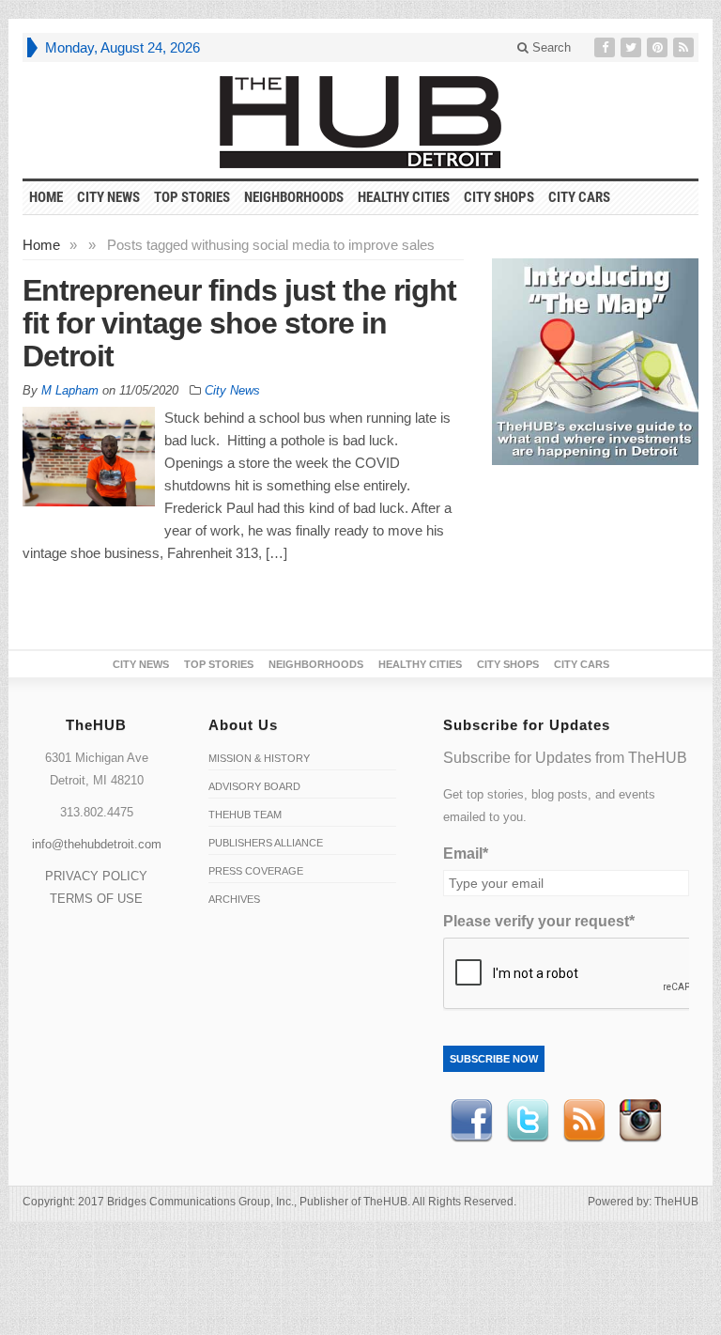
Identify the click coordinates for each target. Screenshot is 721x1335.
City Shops (499, 197)
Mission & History (259, 758)
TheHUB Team (245, 814)
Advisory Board (254, 786)
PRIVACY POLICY (96, 876)
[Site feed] (685, 47)
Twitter (527, 1120)
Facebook (471, 1120)
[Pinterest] (659, 47)
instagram (640, 1120)
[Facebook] (606, 47)
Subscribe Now (494, 1058)
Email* (465, 854)
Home (41, 245)
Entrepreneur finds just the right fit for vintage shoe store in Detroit (239, 323)
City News (108, 197)
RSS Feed (583, 1120)
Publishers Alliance (265, 842)
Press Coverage (255, 871)
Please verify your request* (539, 921)
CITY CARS (579, 197)
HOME (46, 197)
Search (550, 47)
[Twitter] (633, 47)
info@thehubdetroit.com (96, 844)
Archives (234, 899)
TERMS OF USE (96, 899)
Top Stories (192, 197)
